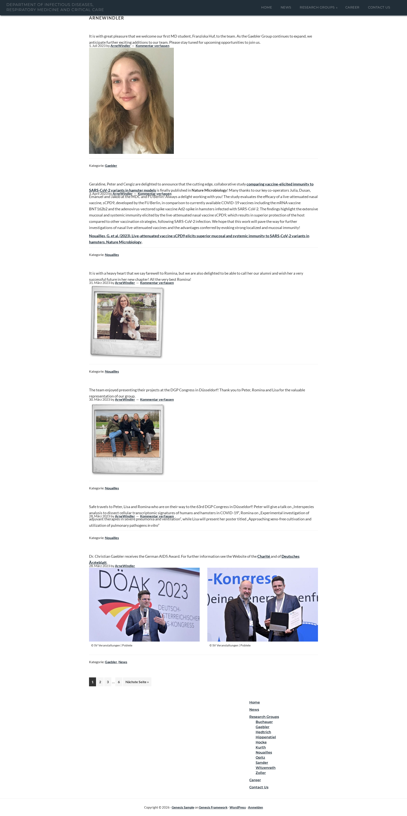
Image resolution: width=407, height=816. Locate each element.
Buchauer (264, 722)
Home (254, 702)
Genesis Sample (183, 807)
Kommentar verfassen (152, 46)
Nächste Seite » (138, 682)
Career (255, 780)
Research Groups (264, 717)
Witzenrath (266, 768)
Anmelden (255, 807)
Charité (264, 556)
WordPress (238, 807)
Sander (262, 763)
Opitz (260, 758)
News (122, 662)
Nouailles (112, 255)
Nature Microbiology (124, 242)
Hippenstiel (266, 737)
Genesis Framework (213, 807)
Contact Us (258, 787)
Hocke (261, 742)
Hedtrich (263, 732)
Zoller (261, 773)
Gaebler (111, 165)
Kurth (261, 747)
